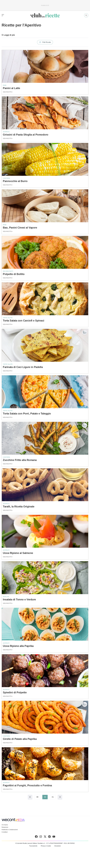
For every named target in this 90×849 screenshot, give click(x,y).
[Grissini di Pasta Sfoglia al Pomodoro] (45, 112)
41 (53, 797)
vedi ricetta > (8, 92)
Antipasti (6, 132)
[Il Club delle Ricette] (45, 15)
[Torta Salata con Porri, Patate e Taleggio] (45, 391)
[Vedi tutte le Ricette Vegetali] (85, 332)
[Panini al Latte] (45, 66)
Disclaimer (57, 846)
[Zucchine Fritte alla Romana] (45, 438)
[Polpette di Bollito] (45, 252)
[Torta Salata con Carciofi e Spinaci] (45, 298)
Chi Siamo (5, 825)
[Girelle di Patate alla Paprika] (45, 717)
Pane (4, 85)
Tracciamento (33, 846)
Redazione (5, 827)
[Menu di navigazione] (3, 15)
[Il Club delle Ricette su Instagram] (40, 837)
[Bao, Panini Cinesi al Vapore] (45, 205)
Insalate (6, 596)
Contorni (6, 178)
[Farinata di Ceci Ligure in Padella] (45, 345)
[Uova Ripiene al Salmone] (45, 531)
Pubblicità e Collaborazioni (10, 829)
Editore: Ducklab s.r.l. (39, 843)
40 (45, 797)
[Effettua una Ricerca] (86, 15)
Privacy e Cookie (46, 846)
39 (37, 797)
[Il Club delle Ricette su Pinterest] (49, 837)
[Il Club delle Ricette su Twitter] (45, 837)
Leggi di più (9, 35)
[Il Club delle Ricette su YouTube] (53, 837)
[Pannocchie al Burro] (45, 159)
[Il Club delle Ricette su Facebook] (36, 837)
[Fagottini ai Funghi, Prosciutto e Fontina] (45, 763)
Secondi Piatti (8, 271)
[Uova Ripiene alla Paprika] (45, 624)
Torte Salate (8, 318)
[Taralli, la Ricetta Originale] (45, 484)
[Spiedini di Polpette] (45, 670)
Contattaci (5, 832)
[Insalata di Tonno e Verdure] (45, 577)
